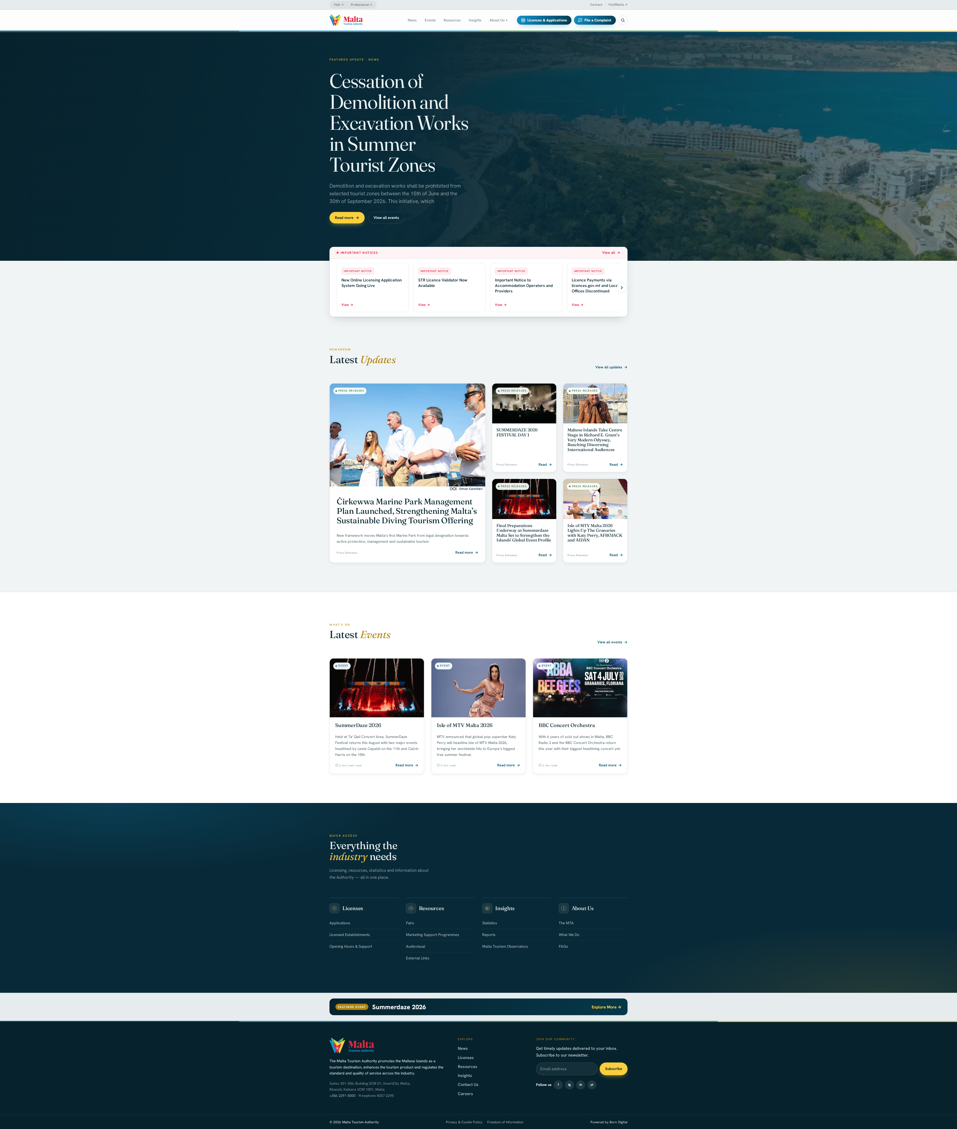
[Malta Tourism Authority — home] (346, 20)
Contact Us (468, 1084)
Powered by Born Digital (609, 1122)
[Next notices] (622, 288)
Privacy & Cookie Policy (464, 1122)
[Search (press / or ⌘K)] (623, 20)
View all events (386, 217)
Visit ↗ (339, 5)
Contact (596, 4)
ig (569, 1084)
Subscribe (613, 1068)
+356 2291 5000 (342, 1095)
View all (611, 252)
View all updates (611, 367)
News (463, 1048)
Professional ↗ (361, 5)
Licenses (466, 1057)
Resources (467, 1066)
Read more (347, 217)
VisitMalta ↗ (618, 4)
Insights (465, 1075)
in (580, 1084)
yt (591, 1084)
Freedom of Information (505, 1122)
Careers (465, 1093)
